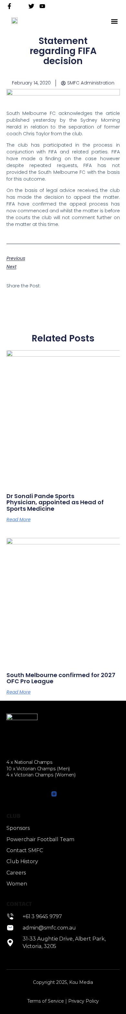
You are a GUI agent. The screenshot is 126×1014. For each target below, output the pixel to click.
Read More (18, 519)
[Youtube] (40, 793)
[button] (114, 21)
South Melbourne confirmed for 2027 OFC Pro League (60, 678)
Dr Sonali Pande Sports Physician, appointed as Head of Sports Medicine (55, 502)
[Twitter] (31, 6)
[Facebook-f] (9, 6)
